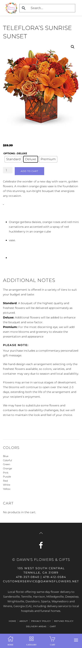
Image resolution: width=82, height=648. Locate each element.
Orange (7, 468)
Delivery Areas (36, 626)
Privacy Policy (41, 621)
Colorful (7, 460)
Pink (5, 472)
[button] (76, 640)
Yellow (6, 488)
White (6, 484)
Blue (5, 456)
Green (6, 464)
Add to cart (29, 171)
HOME (12, 621)
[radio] (13, 159)
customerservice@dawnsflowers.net (41, 581)
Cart (53, 626)
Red (5, 480)
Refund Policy (63, 621)
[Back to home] (10, 8)
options (9, 153)
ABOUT (24, 621)
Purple (7, 476)
